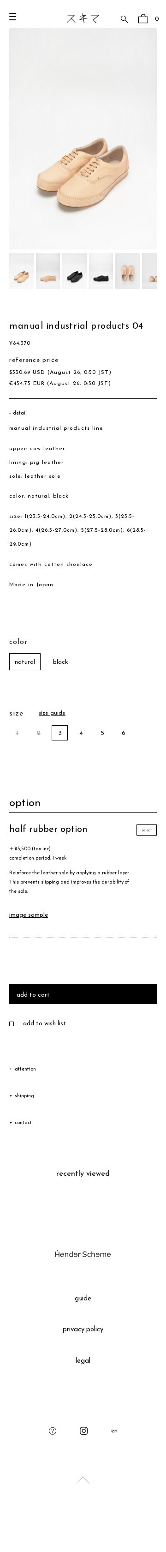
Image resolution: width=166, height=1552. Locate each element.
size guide (52, 713)
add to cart (33, 995)
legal (83, 1361)
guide (83, 1298)
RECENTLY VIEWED (83, 1174)
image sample (28, 915)
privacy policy (83, 1329)
